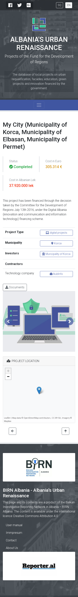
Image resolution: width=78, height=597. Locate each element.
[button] (8, 321)
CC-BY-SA (56, 418)
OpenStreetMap (31, 418)
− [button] (8, 376)
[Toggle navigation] (39, 105)
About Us (12, 548)
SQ (59, 5)
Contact (11, 540)
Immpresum (14, 533)
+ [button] (8, 370)
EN (68, 5)
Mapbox (7, 421)
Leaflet (7, 418)
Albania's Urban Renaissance (39, 44)
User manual (14, 525)
